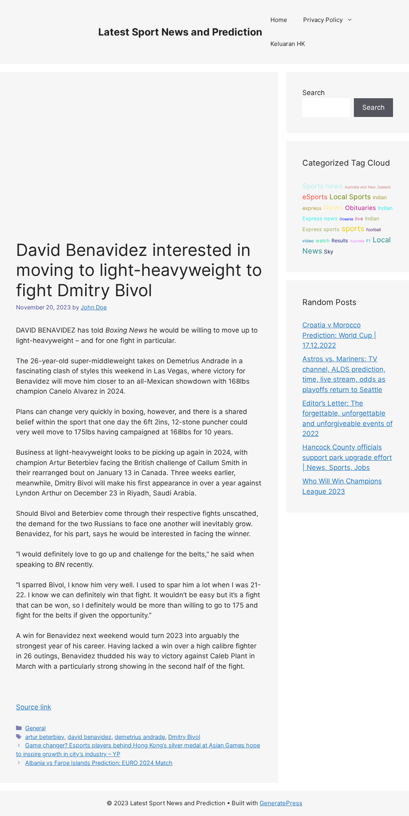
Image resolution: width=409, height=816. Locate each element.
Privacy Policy (323, 20)
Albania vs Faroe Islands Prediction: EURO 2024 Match (99, 762)
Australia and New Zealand (368, 187)
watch (323, 241)
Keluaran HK (287, 44)
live (359, 219)
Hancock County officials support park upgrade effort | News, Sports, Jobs (347, 457)
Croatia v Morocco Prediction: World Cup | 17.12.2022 (339, 335)
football (373, 229)
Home (278, 20)
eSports (315, 197)
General (35, 728)
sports (352, 228)
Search (313, 93)
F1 (368, 240)
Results (340, 241)
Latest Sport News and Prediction (180, 32)
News (333, 207)
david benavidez (89, 736)
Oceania (346, 219)
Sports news (322, 186)
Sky (328, 251)
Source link (33, 707)
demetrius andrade (140, 736)
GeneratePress (281, 803)
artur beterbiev (44, 736)
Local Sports (350, 196)
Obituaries (360, 208)
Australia (357, 241)
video (308, 241)
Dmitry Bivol (184, 736)
